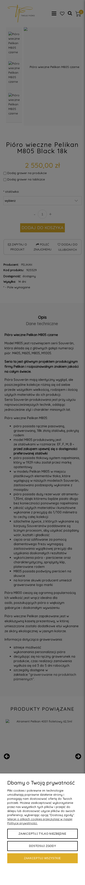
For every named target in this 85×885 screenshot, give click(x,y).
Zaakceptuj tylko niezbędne (42, 833)
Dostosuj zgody (42, 846)
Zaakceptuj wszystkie (42, 858)
